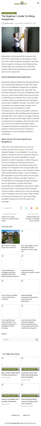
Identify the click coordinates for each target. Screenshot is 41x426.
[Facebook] (21, 208)
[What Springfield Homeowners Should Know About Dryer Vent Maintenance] (30, 286)
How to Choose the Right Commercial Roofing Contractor (9, 297)
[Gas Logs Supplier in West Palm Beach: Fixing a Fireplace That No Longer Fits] (30, 237)
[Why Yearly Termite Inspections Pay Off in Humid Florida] (30, 261)
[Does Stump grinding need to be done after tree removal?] (30, 390)
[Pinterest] (31, 208)
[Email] (37, 208)
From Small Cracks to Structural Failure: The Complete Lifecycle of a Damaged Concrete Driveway (9, 324)
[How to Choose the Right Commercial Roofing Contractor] (11, 286)
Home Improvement (9, 13)
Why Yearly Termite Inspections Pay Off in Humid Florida (30, 272)
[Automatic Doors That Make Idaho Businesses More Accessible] (30, 364)
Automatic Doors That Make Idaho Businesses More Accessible (29, 375)
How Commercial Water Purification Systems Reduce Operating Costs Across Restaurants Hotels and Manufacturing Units (29, 324)
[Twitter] (26, 208)
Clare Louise (9, 23)
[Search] (38, 3)
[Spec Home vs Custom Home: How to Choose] (11, 237)
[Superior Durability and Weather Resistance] (11, 390)
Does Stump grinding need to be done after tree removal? (29, 401)
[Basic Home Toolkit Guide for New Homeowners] (11, 364)
